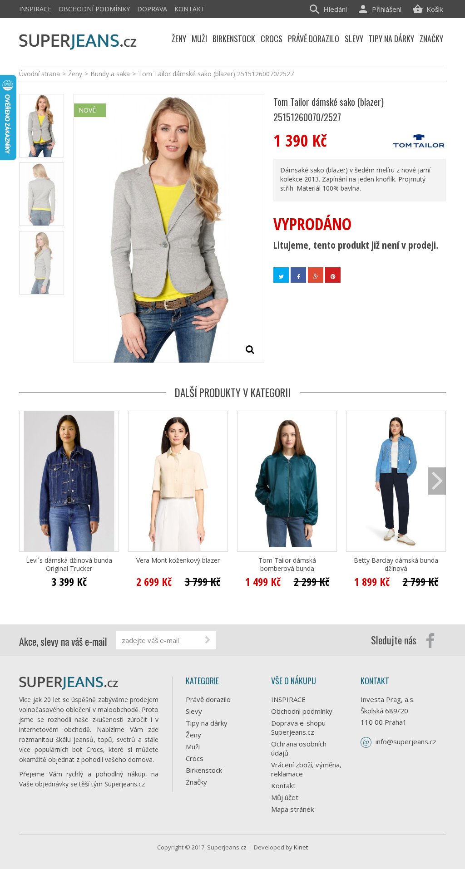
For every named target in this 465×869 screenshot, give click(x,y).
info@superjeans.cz (406, 741)
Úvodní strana (39, 73)
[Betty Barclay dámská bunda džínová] (396, 481)
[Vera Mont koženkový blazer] (178, 481)
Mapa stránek (292, 809)
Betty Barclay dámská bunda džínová (396, 564)
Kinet (301, 847)
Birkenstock (204, 770)
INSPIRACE (35, 9)
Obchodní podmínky (94, 9)
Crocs (194, 758)
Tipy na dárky (207, 722)
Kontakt (189, 9)
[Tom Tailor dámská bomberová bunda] (287, 481)
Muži (193, 746)
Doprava (152, 9)
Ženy (193, 734)
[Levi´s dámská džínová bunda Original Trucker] (69, 481)
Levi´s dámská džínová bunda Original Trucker (69, 564)
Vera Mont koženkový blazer (178, 560)
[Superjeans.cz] (78, 41)
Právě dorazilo (208, 699)
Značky (196, 781)
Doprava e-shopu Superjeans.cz (298, 727)
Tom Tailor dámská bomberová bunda (287, 564)
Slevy (194, 711)
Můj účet (284, 797)
